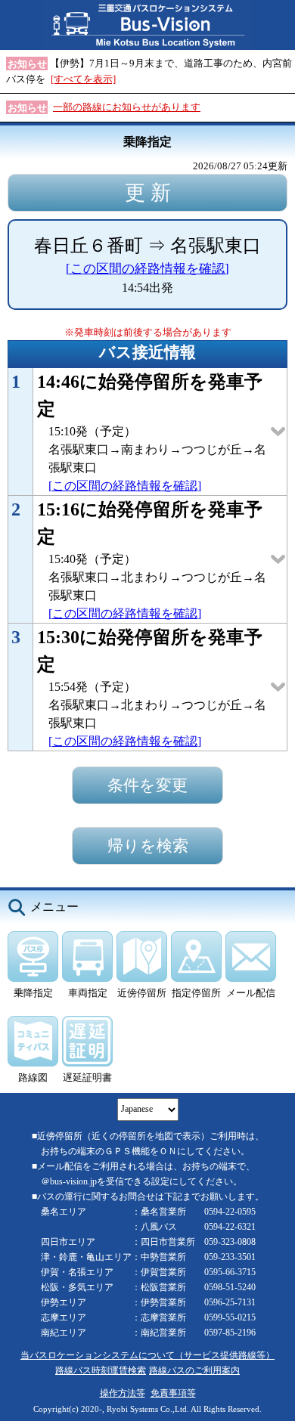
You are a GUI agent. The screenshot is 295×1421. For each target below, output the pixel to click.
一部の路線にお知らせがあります (126, 107)
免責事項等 (173, 1393)
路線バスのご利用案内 (194, 1371)
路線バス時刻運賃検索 (100, 1371)
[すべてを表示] (83, 79)
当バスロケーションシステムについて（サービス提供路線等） (147, 1356)
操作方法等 (122, 1393)
